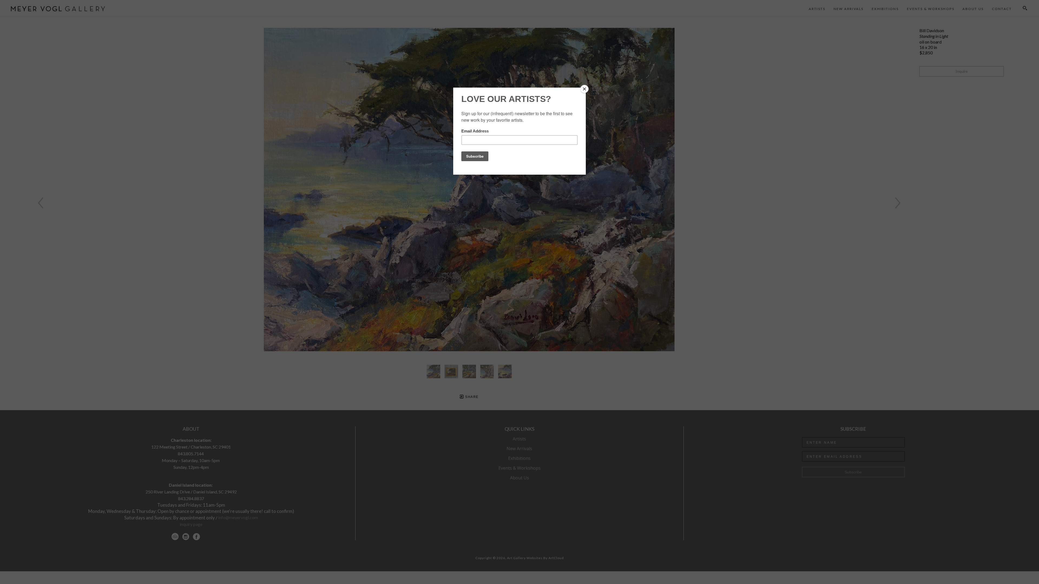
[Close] (584, 89)
